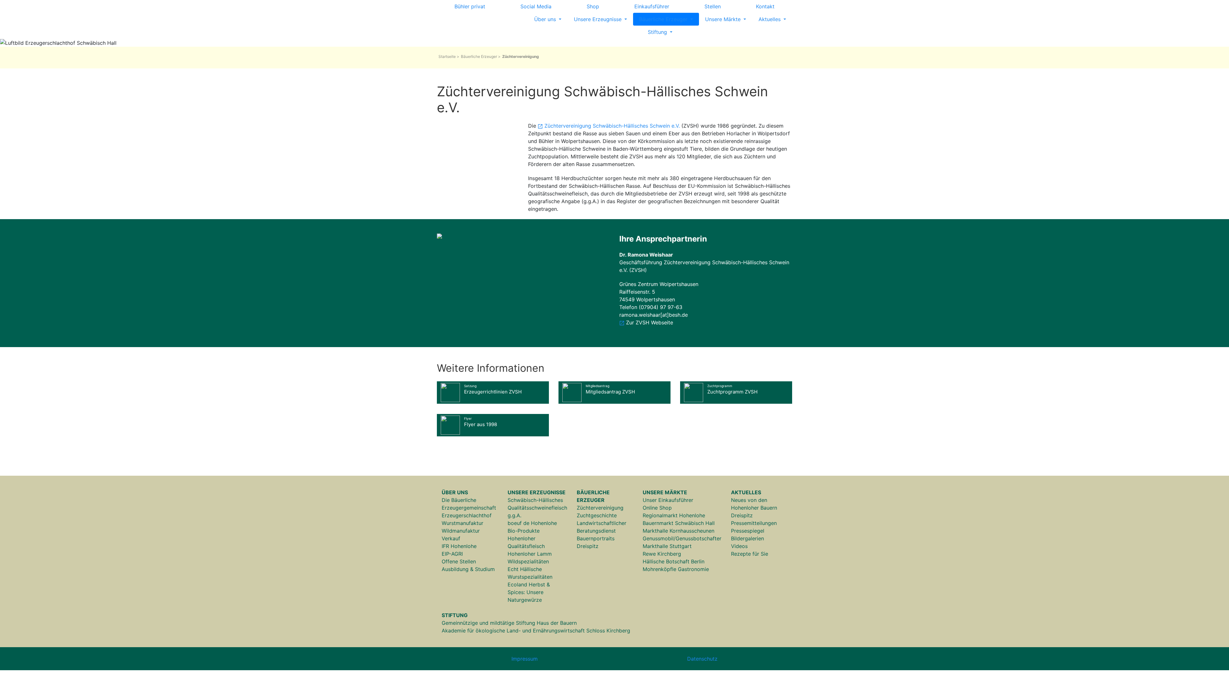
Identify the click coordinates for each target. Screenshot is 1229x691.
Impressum (524, 658)
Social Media (535, 6)
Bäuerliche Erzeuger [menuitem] (664, 19)
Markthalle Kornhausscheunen (678, 531)
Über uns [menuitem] (546, 19)
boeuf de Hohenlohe (532, 523)
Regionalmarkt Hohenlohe (674, 515)
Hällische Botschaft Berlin (673, 561)
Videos (739, 546)
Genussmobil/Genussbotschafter (682, 538)
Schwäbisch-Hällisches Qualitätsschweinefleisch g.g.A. (537, 508)
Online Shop (657, 507)
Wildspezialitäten (528, 561)
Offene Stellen (459, 561)
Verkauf (451, 538)
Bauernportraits (595, 538)
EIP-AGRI (452, 554)
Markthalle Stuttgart (667, 546)
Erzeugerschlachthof (467, 515)
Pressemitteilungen (754, 523)
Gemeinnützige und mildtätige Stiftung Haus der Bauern (509, 623)
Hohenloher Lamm (530, 554)
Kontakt (765, 6)
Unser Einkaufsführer (668, 500)
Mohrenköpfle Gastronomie (676, 569)
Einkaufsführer (651, 6)
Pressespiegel (747, 531)
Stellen (712, 6)
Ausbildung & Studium (468, 569)
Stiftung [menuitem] (658, 32)
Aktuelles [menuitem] (770, 19)
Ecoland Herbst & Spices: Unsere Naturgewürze (529, 592)
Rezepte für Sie (749, 554)
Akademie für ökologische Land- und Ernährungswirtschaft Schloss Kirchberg (536, 630)
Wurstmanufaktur (462, 523)
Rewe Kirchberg (662, 554)
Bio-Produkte (524, 531)
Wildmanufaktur (461, 531)
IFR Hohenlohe (459, 546)
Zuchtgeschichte (597, 515)
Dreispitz (587, 546)
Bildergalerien (747, 538)
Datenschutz (702, 658)
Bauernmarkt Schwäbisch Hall (679, 523)
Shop (593, 6)
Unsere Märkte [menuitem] (723, 19)
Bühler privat (469, 6)
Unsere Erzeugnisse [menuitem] (598, 19)
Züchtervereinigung (600, 507)
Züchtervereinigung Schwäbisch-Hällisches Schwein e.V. (612, 126)
